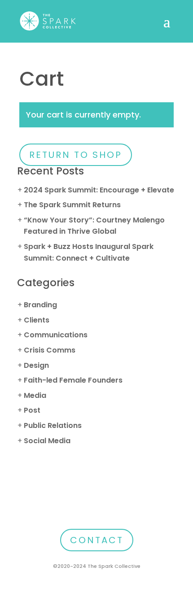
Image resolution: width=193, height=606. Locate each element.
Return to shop (75, 154)
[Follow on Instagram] (96, 510)
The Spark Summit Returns (72, 205)
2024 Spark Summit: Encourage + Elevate (99, 190)
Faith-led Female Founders (73, 380)
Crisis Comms (49, 350)
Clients (36, 320)
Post (32, 410)
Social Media (47, 441)
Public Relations (53, 425)
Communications (56, 335)
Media (35, 395)
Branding (40, 305)
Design (36, 365)
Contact (96, 540)
